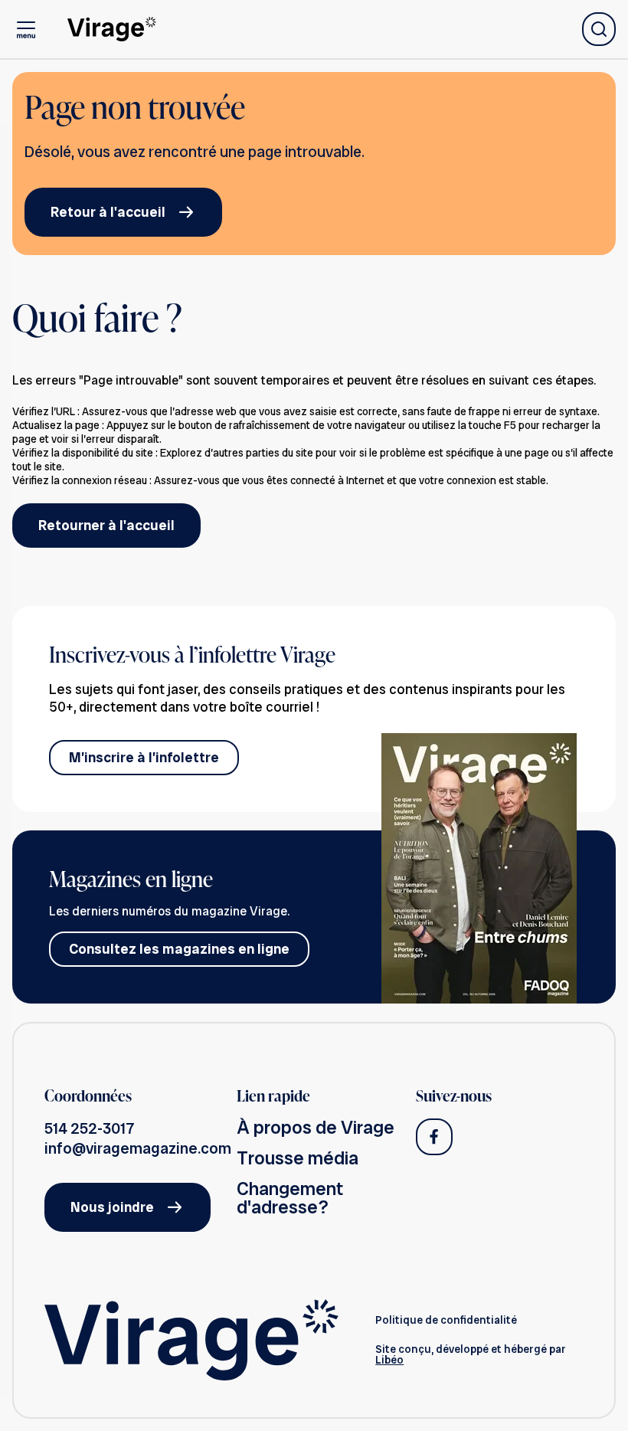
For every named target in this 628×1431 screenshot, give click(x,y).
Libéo (389, 1360)
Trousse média (297, 1158)
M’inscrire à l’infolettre (144, 757)
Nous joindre (112, 1207)
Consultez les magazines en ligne (179, 949)
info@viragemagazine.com (137, 1148)
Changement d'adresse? (290, 1198)
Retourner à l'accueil (106, 525)
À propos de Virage (315, 1127)
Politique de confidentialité (446, 1320)
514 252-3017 (89, 1128)
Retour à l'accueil (108, 212)
